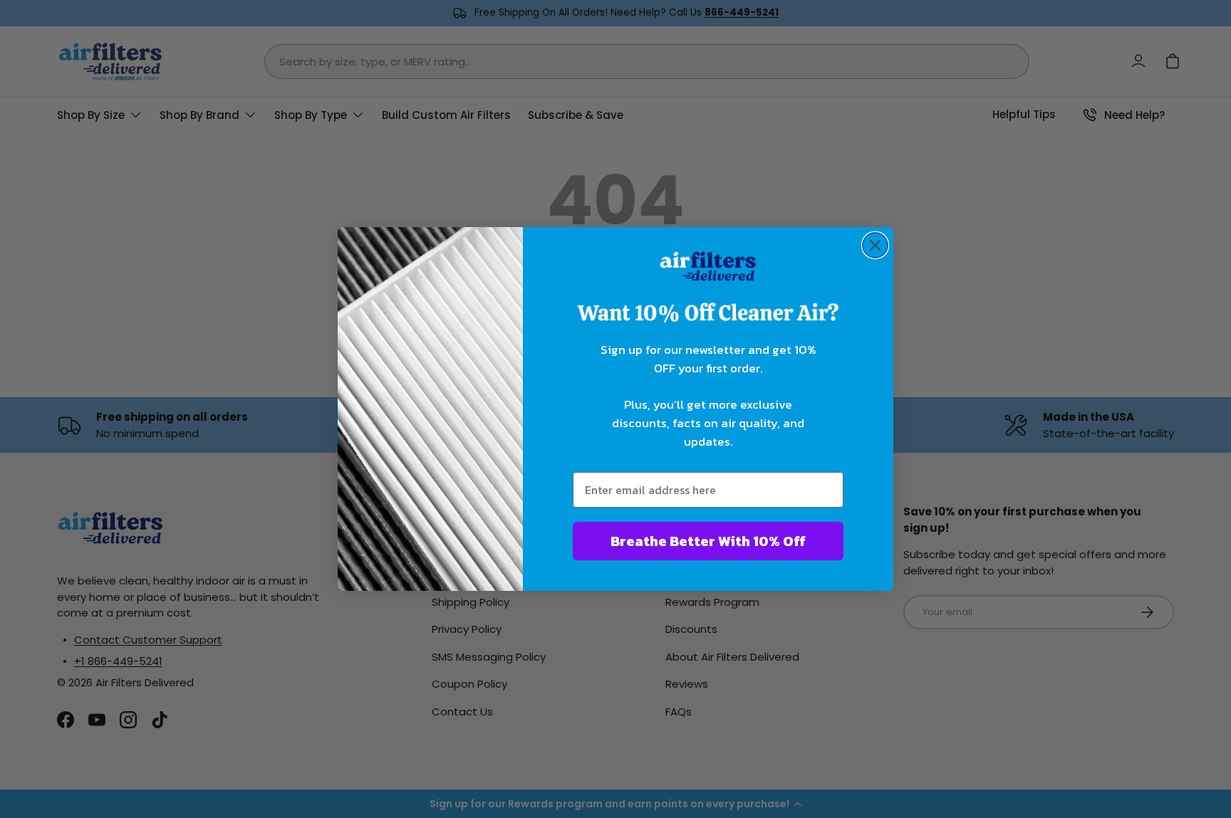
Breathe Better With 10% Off (708, 541)
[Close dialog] (875, 245)
